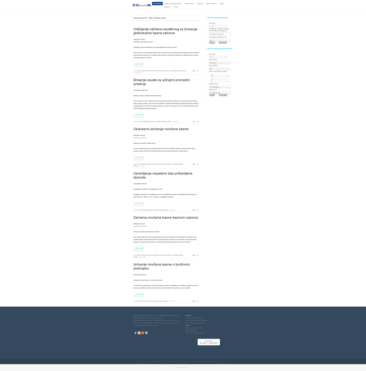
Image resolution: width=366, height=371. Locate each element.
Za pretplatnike (157, 3)
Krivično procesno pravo (162, 70)
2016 (138, 301)
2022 (139, 70)
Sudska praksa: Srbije (178, 70)
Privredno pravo (146, 210)
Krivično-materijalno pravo (162, 164)
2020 (139, 255)
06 (136, 255)
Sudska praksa (189, 3)
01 (135, 210)
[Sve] (220, 68)
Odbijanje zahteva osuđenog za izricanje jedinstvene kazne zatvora (165, 31)
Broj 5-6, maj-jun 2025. (220, 361)
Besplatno (167, 7)
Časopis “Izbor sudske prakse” (172, 3)
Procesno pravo (146, 301)
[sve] (220, 40)
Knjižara (221, 3)
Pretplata (165, 361)
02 (136, 70)
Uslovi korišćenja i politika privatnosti (203, 361)
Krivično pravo (146, 70)
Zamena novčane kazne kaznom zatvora (165, 217)
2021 (140, 121)
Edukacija (199, 3)
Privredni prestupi (149, 121)
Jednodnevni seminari (175, 361)
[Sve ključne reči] (220, 93)
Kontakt (175, 7)
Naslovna (142, 361)
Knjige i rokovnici (211, 3)
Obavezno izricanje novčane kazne (161, 129)
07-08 (137, 121)
